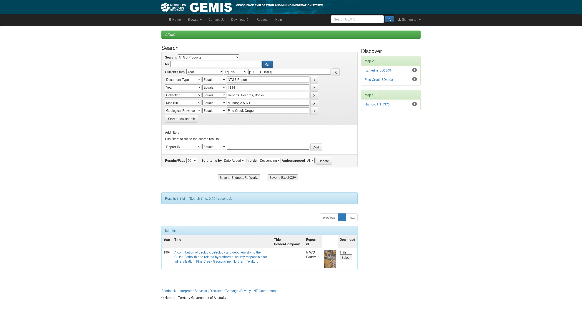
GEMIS (170, 34)
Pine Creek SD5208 (379, 79)
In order (252, 160)
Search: (171, 57)
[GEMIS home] (276, 6)
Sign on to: (409, 19)
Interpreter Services (192, 290)
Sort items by (211, 160)
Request (262, 19)
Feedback (168, 290)
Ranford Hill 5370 (377, 104)
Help (278, 19)
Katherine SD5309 (378, 70)
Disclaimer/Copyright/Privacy (230, 290)
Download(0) (240, 19)
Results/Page (175, 160)
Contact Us (216, 19)
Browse (193, 19)
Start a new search (181, 118)
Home (176, 19)
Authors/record (293, 160)
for (167, 64)
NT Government (265, 290)
